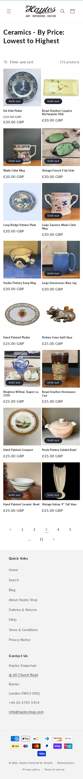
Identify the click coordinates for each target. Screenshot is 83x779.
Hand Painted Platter (16, 337)
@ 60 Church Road (23, 675)
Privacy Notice (19, 640)
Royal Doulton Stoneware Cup (58, 393)
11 (41, 539)
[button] (9, 11)
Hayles (23, 762)
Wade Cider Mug (14, 170)
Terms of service (54, 769)
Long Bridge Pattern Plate (19, 225)
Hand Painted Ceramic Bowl (21, 504)
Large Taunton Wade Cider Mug (59, 226)
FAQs (13, 620)
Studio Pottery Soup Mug (19, 283)
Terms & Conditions (23, 630)
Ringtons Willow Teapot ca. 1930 (21, 393)
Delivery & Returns (23, 610)
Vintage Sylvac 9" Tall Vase (59, 504)
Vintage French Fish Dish (58, 170)
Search (14, 580)
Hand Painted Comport (18, 450)
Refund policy (65, 762)
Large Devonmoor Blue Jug (59, 283)
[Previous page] (10, 529)
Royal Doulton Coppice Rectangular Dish (57, 112)
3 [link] (46, 529)
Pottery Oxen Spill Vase (57, 337)
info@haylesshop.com (26, 712)
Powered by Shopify (40, 762)
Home (13, 570)
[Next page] (53, 539)
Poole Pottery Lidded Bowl (59, 450)
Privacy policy (31, 769)
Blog (12, 590)
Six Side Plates (12, 110)
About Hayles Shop (23, 600)
